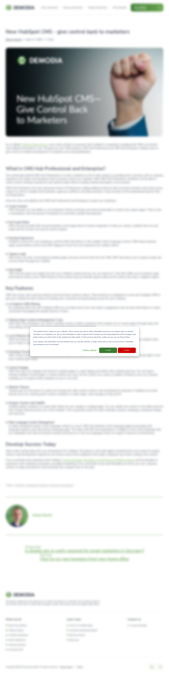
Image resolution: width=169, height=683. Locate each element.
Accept (108, 350)
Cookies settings (89, 350)
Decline (127, 350)
